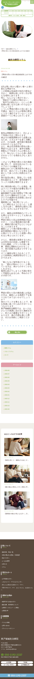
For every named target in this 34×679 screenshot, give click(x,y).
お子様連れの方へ (7, 579)
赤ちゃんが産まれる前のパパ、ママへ (12, 584)
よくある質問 (6, 561)
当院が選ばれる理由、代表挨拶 (11, 555)
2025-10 (7, 405)
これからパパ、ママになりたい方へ (12, 582)
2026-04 (7, 384)
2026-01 (7, 395)
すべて (6, 355)
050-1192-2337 (18, 675)
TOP (2, 49)
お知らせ (4, 564)
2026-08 (7, 370)
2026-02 (7, 391)
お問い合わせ (6, 625)
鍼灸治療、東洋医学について (10, 604)
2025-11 (7, 402)
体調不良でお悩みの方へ (9, 601)
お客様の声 (5, 610)
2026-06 (7, 377)
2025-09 (7, 409)
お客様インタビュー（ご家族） (11, 607)
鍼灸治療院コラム (11, 49)
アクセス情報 (6, 622)
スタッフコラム (9, 351)
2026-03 (7, 388)
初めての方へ (6, 558)
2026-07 (7, 374)
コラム (4, 567)
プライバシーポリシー (8, 628)
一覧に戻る (17, 332)
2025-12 (7, 398)
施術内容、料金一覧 (7, 552)
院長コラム (8, 348)
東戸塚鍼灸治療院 (11, 3)
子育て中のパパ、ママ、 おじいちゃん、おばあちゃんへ (17, 588)
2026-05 (7, 381)
